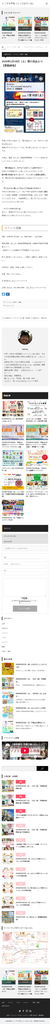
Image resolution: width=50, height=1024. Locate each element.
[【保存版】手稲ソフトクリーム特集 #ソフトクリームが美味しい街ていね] (8, 844)
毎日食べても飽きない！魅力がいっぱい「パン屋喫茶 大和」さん (36, 319)
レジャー (5, 642)
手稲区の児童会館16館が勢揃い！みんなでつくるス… (32, 711)
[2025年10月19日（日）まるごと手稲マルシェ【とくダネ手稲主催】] (8, 902)
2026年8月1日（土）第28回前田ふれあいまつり (12, 420)
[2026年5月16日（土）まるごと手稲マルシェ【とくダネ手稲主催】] (8, 873)
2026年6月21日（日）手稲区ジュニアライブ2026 (13, 519)
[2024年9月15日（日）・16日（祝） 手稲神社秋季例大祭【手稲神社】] (8, 830)
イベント (9, 28)
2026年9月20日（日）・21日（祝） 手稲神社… (31, 680)
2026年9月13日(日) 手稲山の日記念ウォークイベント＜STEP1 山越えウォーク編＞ (25, 37)
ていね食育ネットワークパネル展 (13, 318)
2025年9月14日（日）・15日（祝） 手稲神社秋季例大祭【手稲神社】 (31, 802)
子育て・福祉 (24, 54)
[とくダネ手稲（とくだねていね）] (18, 3)
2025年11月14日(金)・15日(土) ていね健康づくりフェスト (37, 469)
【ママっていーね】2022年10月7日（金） (13, 469)
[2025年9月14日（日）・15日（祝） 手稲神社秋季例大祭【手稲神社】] (8, 801)
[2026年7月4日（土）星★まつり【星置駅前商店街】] (8, 917)
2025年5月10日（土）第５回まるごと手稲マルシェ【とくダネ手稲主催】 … (32, 889)
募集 (3, 647)
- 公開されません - (12, 564)
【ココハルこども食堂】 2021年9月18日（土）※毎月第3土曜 (36, 420)
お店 (3, 624)
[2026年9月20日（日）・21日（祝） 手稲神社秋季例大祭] (8, 786)
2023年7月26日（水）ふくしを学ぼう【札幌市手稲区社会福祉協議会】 (13, 494)
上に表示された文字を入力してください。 (25, 600)
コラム (4, 637)
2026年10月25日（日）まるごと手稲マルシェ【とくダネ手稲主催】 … (31, 860)
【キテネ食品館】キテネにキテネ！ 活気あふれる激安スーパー (32, 816)
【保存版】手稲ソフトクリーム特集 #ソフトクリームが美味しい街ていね (31, 845)
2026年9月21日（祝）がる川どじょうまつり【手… (31, 665)
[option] (9, 28)
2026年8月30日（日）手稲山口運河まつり (8, 35)
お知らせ (5, 628)
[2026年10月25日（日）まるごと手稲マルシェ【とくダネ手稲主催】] (8, 859)
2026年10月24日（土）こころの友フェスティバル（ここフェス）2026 (40, 36)
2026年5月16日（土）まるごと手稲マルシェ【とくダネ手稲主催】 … (32, 875)
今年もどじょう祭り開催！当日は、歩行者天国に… (31, 670)
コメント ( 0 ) (8, 541)
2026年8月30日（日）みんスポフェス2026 (31, 708)
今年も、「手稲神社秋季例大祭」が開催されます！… (32, 685)
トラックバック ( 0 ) (10, 536)
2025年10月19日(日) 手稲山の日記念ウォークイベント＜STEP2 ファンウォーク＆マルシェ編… (13, 445)
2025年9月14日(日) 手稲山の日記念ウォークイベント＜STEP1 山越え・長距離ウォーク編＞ (36, 445)
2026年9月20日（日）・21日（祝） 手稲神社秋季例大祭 (31, 787)
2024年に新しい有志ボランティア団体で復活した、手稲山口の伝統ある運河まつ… (32, 727)
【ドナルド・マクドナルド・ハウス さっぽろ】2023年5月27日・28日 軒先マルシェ (37, 494)
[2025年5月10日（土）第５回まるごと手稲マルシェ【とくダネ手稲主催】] (8, 888)
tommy (25, 349)
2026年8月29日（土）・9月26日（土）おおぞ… (31, 695)
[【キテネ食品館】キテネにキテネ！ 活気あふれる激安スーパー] (8, 815)
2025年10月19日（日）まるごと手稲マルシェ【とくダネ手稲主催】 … (31, 904)
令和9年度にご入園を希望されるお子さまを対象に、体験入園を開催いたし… (31, 701)
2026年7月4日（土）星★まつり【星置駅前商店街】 (31, 918)
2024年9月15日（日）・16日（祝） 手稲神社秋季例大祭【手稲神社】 (31, 831)
